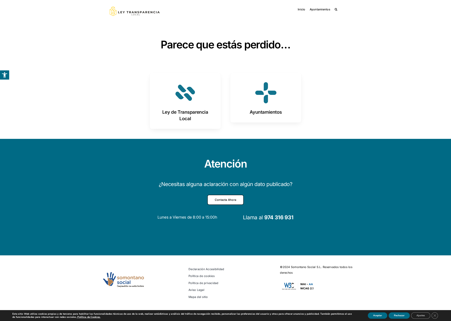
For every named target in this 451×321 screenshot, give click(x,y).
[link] (4, 75)
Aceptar (377, 315)
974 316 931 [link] (279, 217)
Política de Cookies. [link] (88, 317)
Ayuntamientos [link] (266, 112)
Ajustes (420, 315)
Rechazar (399, 315)
